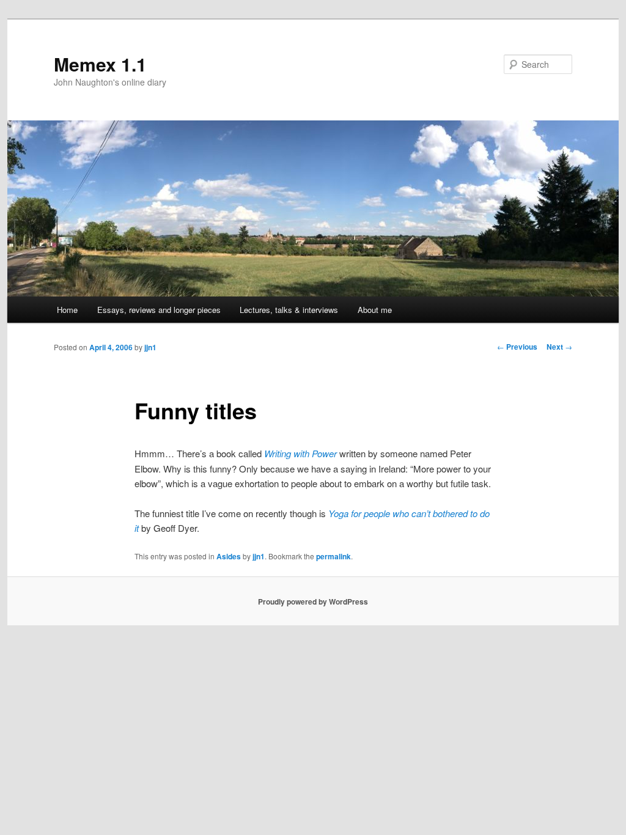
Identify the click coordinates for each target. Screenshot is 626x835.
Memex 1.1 (100, 64)
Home (67, 309)
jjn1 (150, 347)
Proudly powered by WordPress (313, 601)
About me (375, 309)
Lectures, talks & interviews (289, 309)
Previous (517, 346)
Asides (228, 556)
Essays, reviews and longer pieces (159, 309)
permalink (333, 556)
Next (559, 346)
